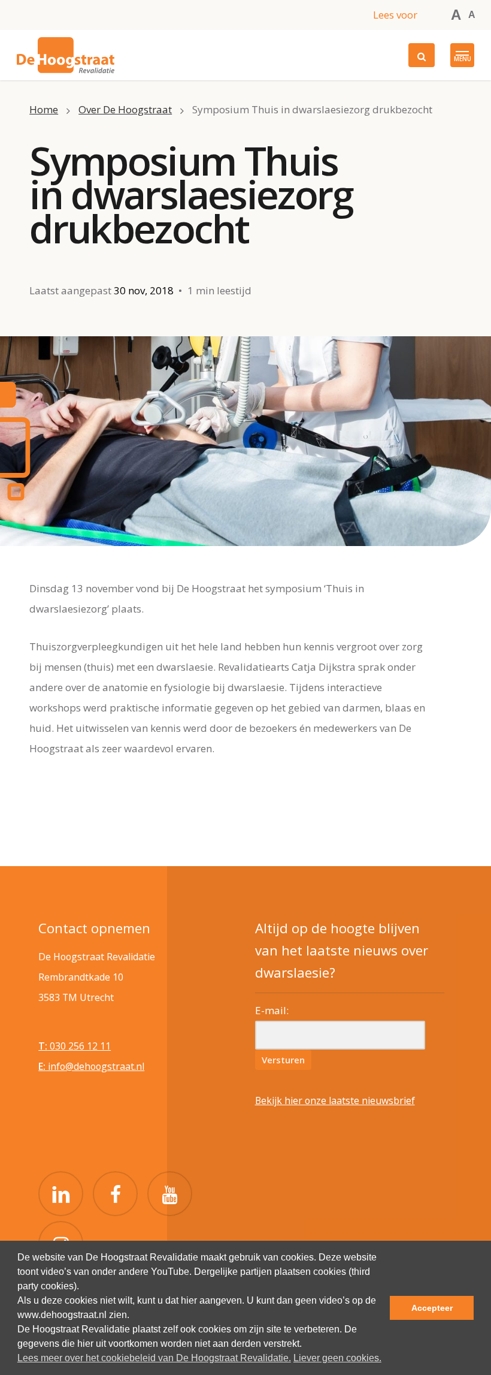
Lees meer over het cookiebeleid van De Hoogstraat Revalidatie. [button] (154, 1358)
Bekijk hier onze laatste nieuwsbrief (335, 1100)
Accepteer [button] (432, 1308)
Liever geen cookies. (337, 1358)
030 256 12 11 (74, 1046)
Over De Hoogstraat (125, 109)
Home (43, 109)
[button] (462, 55)
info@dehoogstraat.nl (91, 1066)
